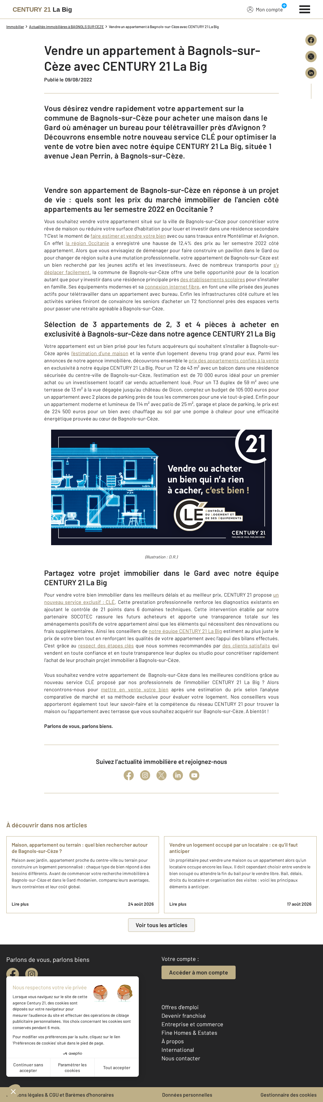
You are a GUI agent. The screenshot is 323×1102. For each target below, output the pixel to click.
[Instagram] (145, 775)
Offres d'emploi (180, 1007)
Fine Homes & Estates (189, 1032)
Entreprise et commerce (192, 1024)
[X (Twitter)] (161, 775)
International (178, 1049)
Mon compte (269, 9)
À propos (173, 1041)
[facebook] (12, 974)
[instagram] (31, 974)
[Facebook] (129, 775)
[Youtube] (194, 775)
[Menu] (304, 8)
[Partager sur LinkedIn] (311, 73)
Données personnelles (187, 1095)
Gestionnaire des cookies (289, 1095)
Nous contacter (181, 1058)
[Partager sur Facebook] (311, 40)
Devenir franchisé (184, 1015)
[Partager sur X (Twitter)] (311, 56)
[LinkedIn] (178, 775)
